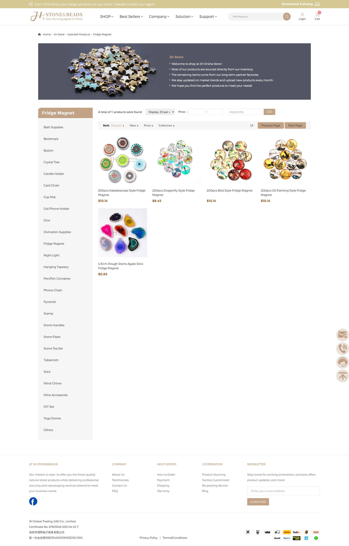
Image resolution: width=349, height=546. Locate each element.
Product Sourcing (214, 474)
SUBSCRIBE (258, 501)
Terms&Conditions (175, 537)
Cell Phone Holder (56, 208)
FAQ (115, 491)
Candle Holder (54, 173)
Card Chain (51, 185)
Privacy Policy (149, 537)
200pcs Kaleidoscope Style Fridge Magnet (121, 192)
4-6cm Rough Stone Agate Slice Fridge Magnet (120, 266)
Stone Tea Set (53, 348)
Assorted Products (78, 34)
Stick (47, 371)
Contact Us (119, 485)
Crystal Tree (51, 162)
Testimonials (120, 480)
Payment (163, 480)
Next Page (295, 125)
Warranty (163, 491)
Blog (205, 491)
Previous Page (270, 125)
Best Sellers (130, 16)
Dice (47, 220)
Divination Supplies (57, 232)
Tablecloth (51, 360)
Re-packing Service (215, 485)
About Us (118, 474)
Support (206, 16)
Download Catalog (297, 4)
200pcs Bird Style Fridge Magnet (229, 190)
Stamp (48, 313)
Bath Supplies (53, 127)
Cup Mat (50, 197)
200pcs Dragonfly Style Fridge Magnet (173, 192)
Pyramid (50, 301)
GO (269, 111)
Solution (183, 16)
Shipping (163, 485)
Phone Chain (53, 290)
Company (158, 16)
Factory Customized (215, 480)
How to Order (166, 474)
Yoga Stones (52, 418)
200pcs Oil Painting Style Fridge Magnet (283, 192)
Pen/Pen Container (57, 278)
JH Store (59, 34)
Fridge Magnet (102, 34)
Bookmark (51, 138)
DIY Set (49, 406)
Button (48, 150)
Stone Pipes (52, 336)
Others (48, 430)
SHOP (105, 16)
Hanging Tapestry (56, 267)
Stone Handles (54, 325)
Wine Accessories (56, 395)
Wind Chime (52, 383)
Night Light (51, 255)
